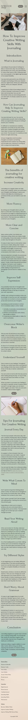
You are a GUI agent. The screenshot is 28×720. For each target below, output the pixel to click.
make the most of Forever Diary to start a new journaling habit (12, 472)
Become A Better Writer (6, 707)
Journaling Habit (5, 694)
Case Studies (4, 672)
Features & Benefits (6, 664)
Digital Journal (4, 687)
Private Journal (4, 677)
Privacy (2, 679)
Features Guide (4, 667)
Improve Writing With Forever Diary (9, 712)
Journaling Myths (5, 697)
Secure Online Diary (6, 674)
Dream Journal (4, 689)
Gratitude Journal (5, 692)
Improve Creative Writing (7, 709)
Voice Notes (4, 669)
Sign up (20, 6)
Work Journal (4, 699)
